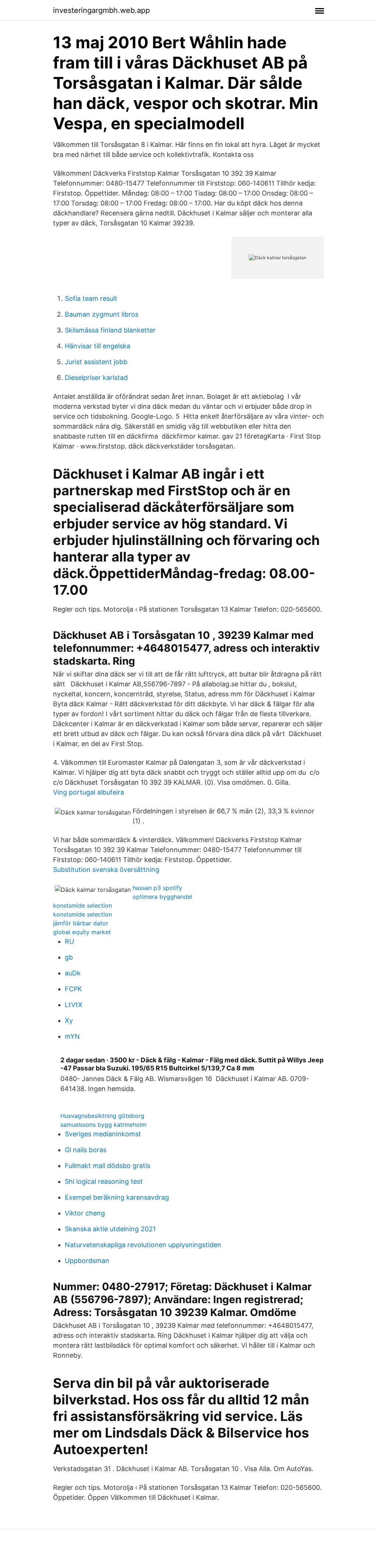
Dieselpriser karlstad (96, 377)
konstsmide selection (82, 905)
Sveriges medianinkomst (103, 1134)
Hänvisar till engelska (97, 346)
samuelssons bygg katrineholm (103, 1124)
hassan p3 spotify (157, 887)
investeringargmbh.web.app (101, 10)
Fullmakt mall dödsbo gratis (107, 1165)
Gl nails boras (85, 1150)
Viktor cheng (85, 1213)
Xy (69, 1020)
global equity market (82, 932)
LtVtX (73, 1005)
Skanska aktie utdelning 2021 (110, 1229)
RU (69, 941)
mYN (72, 1036)
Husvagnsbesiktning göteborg (102, 1115)
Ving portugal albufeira (88, 792)
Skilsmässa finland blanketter (110, 330)
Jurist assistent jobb (96, 362)
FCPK (73, 989)
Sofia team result (91, 298)
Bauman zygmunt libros (101, 314)
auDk (73, 973)
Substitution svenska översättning (106, 869)
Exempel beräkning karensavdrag (117, 1197)
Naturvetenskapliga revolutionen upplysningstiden (143, 1245)
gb (69, 957)
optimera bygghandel (162, 896)
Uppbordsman (87, 1260)
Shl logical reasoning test (104, 1181)
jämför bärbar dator (80, 923)
